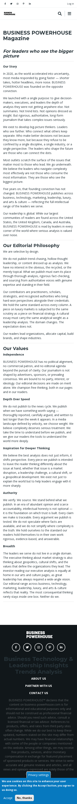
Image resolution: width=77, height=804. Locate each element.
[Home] (9, 13)
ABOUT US (38, 678)
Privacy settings (38, 775)
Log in (70, 3)
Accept (8, 798)
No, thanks (24, 797)
